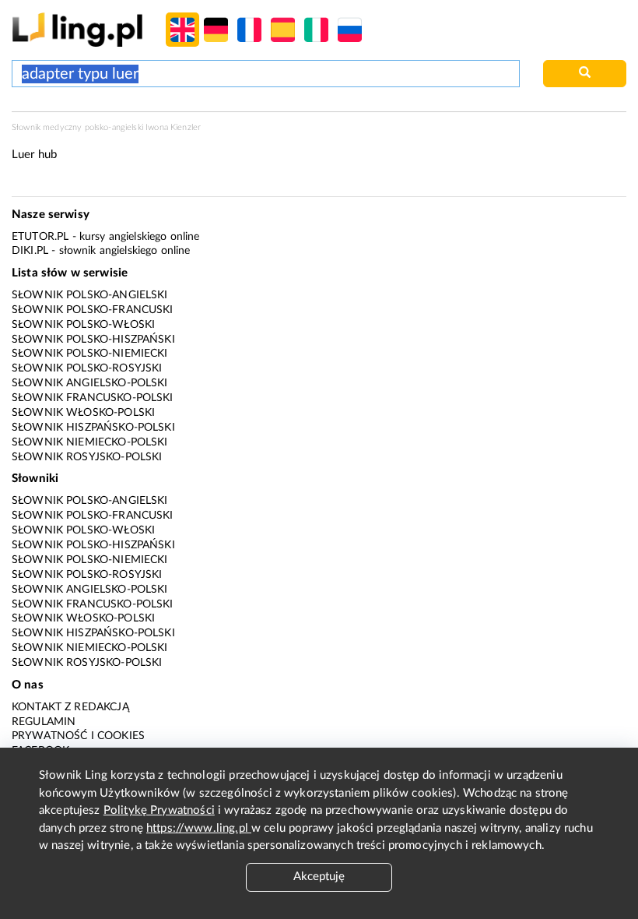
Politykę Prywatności (159, 810)
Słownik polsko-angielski (90, 295)
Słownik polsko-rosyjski (87, 368)
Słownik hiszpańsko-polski (93, 427)
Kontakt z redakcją (70, 707)
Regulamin (43, 722)
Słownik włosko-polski (83, 412)
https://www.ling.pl (198, 828)
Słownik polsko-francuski (93, 310)
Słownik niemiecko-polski (90, 442)
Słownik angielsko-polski (90, 383)
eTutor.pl (40, 236)
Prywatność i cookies (78, 736)
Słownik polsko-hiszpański (93, 339)
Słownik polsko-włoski (83, 324)
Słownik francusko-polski (93, 398)
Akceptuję (319, 876)
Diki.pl (30, 250)
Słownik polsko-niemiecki (90, 353)
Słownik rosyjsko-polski (87, 457)
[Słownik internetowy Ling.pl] (77, 29)
